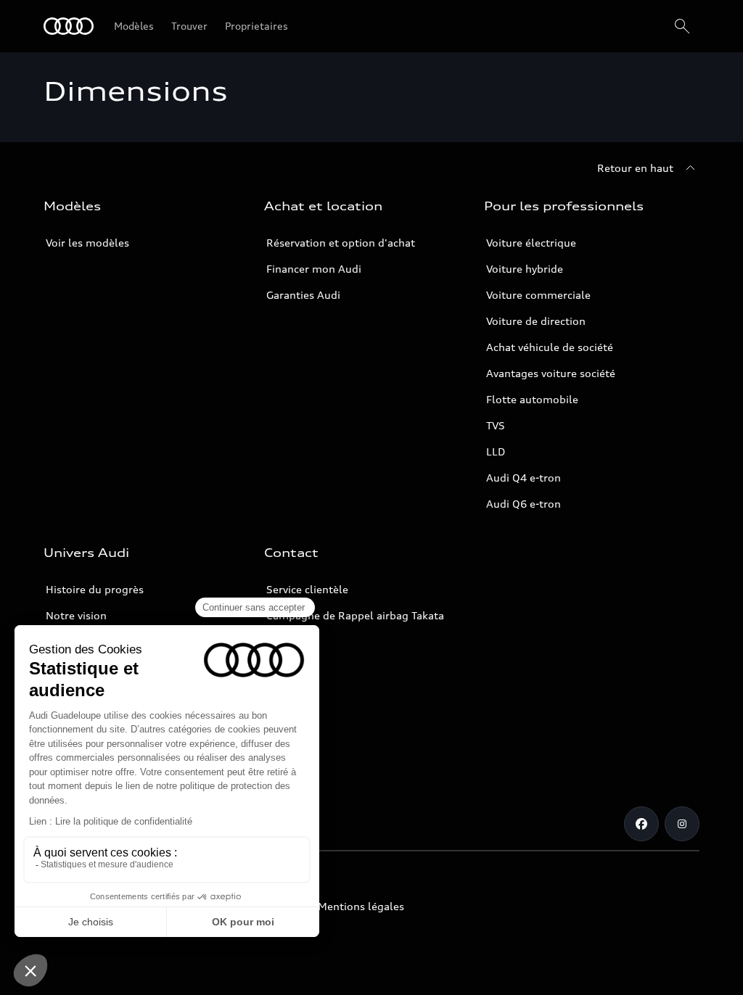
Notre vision (76, 615)
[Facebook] (641, 823)
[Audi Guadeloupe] (69, 26)
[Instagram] (682, 823)
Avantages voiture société (550, 373)
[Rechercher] (682, 26)
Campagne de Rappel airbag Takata (355, 615)
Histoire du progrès (95, 589)
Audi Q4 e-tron (523, 477)
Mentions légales (361, 906)
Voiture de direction (536, 321)
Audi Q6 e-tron (523, 504)
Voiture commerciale (538, 295)
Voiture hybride (524, 269)
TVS (495, 425)
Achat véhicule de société (549, 347)
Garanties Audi (303, 295)
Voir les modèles (87, 242)
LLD (495, 451)
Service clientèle (307, 589)
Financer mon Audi (313, 269)
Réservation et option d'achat (340, 242)
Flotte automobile (532, 399)
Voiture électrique (531, 242)
